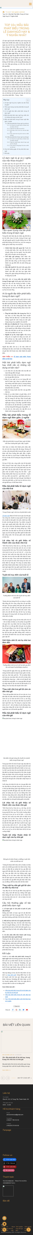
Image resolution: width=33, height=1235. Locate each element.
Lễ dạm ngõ (6, 516)
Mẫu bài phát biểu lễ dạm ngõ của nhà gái (18, 137)
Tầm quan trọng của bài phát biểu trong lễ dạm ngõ (17, 108)
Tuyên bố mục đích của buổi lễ (17, 128)
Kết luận (7, 153)
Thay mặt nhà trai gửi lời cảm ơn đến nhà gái (19, 134)
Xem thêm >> (6, 1070)
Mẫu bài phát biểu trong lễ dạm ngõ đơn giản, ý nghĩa (17, 120)
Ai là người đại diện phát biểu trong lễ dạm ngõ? (17, 112)
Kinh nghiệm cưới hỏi (18, 12)
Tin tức (8, 12)
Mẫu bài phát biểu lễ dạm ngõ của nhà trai (18, 123)
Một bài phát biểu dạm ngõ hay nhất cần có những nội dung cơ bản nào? (17, 116)
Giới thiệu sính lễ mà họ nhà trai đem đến (19, 131)
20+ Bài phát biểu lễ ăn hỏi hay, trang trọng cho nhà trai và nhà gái (16, 1058)
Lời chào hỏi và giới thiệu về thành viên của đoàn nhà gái (19, 139)
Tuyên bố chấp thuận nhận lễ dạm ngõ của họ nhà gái (19, 143)
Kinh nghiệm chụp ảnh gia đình (19, 1228)
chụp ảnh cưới (11, 975)
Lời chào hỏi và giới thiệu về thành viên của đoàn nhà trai (19, 126)
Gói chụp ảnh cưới (8, 1228)
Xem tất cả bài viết (24, 1078)
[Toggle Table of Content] (27, 100)
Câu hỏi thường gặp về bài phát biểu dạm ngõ (17, 150)
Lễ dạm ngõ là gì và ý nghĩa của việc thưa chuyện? (17, 104)
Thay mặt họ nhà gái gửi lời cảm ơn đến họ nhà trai (19, 146)
